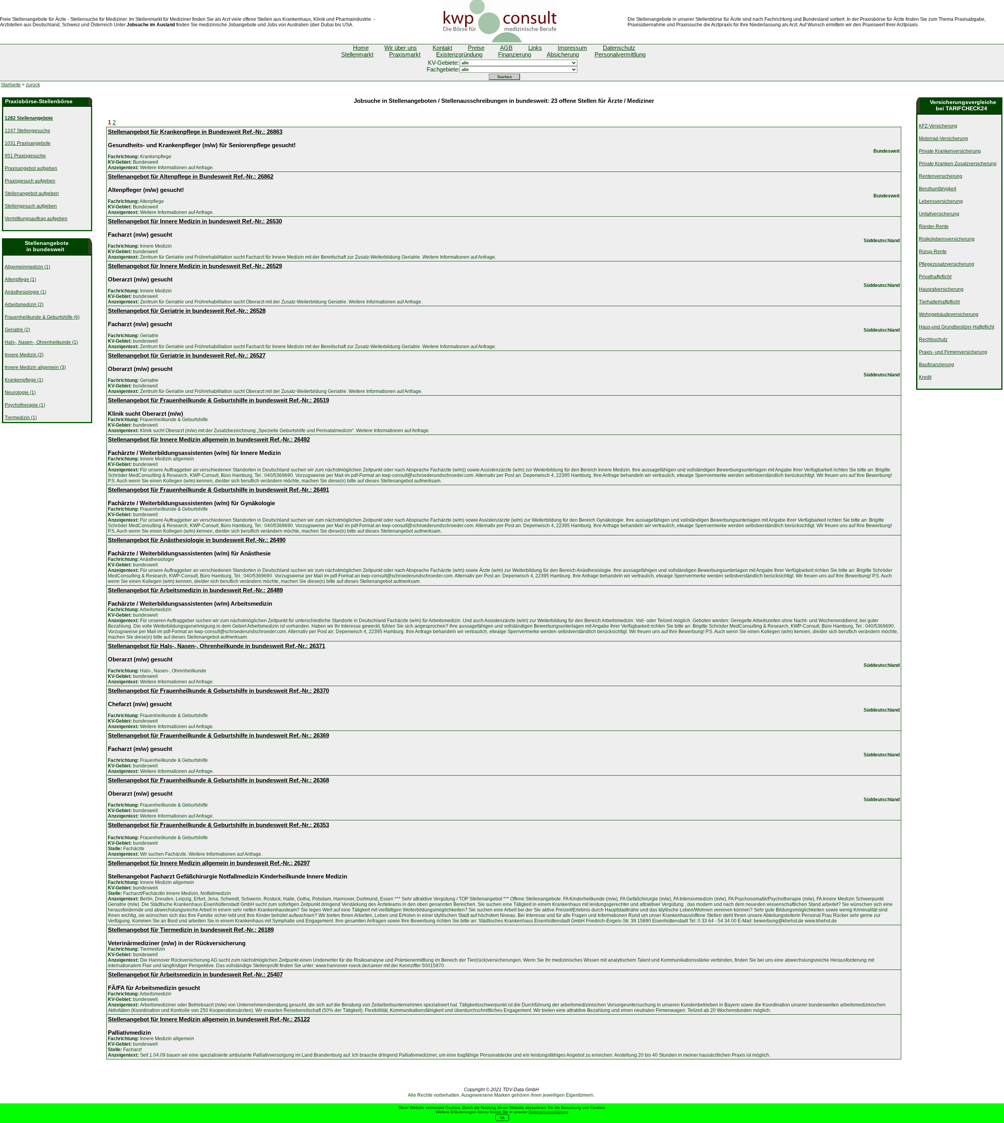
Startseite (11, 85)
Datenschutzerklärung (548, 1112)
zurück (33, 85)
